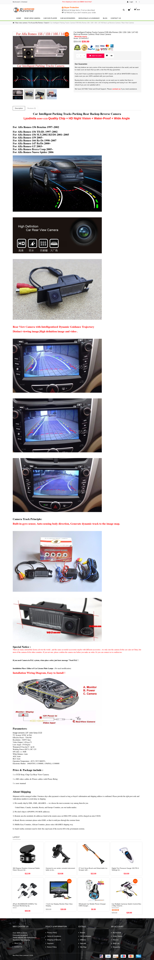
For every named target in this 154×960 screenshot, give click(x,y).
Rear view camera (32, 18)
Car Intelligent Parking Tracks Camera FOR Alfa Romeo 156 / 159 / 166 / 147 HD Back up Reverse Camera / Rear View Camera (92, 23)
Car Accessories (67, 18)
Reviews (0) (31, 108)
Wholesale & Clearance (89, 18)
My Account (16, 2)
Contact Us (116, 18)
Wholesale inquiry (80, 36)
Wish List (116, 943)
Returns (115, 940)
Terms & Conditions (54, 936)
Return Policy (52, 947)
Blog (105, 18)
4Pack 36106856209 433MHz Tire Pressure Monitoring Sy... (25, 905)
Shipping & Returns (54, 940)
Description (19, 108)
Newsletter (116, 947)
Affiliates (83, 940)
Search (46, 23)
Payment (50, 943)
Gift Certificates (85, 936)
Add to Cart (96, 56)
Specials (83, 943)
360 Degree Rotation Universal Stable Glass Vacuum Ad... (26, 869)
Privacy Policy (52, 932)
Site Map (83, 947)
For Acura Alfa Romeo (36, 23)
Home (18, 18)
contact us (116, 89)
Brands (82, 932)
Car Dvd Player (50, 18)
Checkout (24, 2)
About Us (17, 943)
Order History (117, 936)
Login (131, 2)
